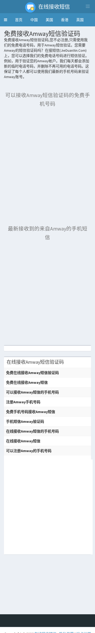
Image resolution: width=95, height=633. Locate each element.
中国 (34, 20)
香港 (64, 20)
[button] (5, 19)
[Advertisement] (47, 160)
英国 (80, 20)
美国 (49, 20)
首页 (18, 20)
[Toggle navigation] (87, 6)
